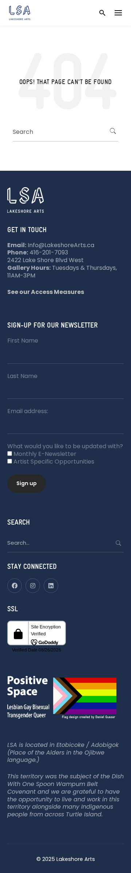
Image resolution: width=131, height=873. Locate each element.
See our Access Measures (45, 292)
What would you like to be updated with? (65, 446)
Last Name (22, 376)
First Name (22, 340)
